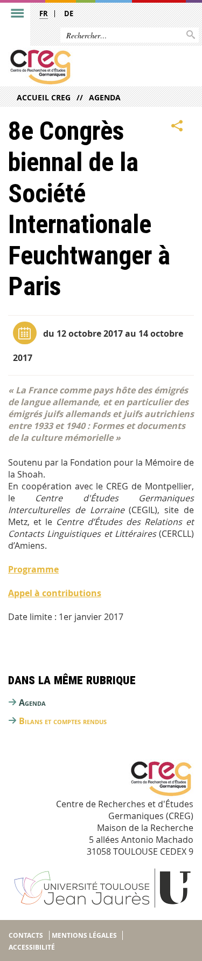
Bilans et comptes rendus (63, 721)
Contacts (26, 935)
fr (43, 13)
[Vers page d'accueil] (81, 66)
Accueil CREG (44, 97)
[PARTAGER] (177, 125)
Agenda (105, 97)
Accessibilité (32, 947)
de (68, 13)
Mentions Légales (84, 935)
